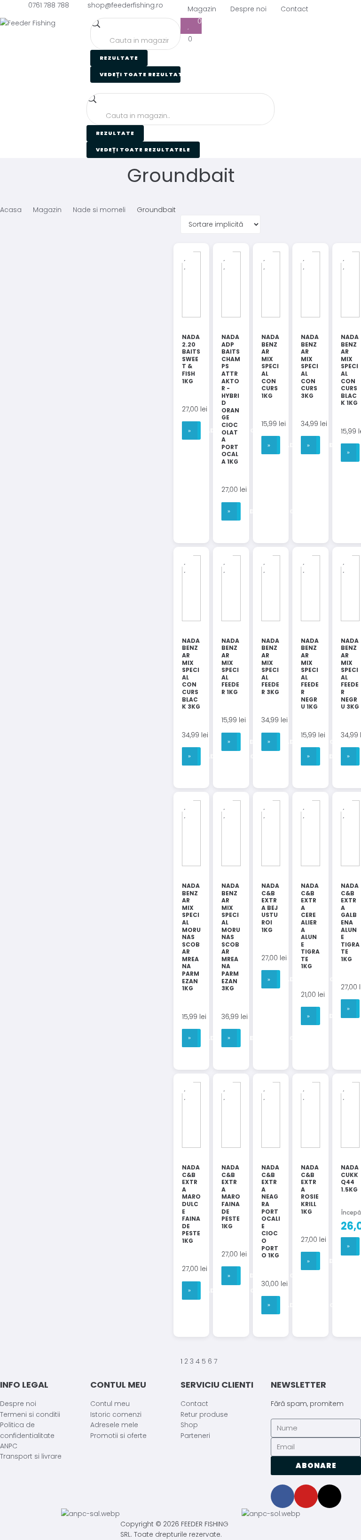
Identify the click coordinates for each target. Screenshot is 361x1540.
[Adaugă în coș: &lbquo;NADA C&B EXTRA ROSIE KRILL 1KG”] (310, 1261)
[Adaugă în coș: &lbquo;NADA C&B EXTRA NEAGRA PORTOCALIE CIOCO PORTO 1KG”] (270, 1305)
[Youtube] (306, 1496)
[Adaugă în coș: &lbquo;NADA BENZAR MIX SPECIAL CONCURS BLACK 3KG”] (191, 756)
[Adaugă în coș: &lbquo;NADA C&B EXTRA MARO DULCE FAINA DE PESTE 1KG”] (191, 1290)
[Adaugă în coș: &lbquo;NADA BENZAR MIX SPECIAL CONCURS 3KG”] (310, 445)
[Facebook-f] (282, 1496)
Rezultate (119, 58)
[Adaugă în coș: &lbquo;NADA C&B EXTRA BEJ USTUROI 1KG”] (270, 979)
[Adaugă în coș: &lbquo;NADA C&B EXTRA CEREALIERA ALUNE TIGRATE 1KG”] (310, 1016)
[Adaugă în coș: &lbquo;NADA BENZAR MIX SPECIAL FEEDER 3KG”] (270, 742)
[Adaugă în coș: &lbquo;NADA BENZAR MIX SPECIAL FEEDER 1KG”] (230, 742)
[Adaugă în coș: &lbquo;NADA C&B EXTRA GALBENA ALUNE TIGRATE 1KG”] (350, 1008)
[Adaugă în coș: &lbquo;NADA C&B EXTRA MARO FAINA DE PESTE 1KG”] (230, 1275)
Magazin (47, 209)
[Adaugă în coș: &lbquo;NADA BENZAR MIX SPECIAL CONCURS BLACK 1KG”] (350, 452)
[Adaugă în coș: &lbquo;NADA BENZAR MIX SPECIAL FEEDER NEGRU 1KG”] (310, 756)
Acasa (11, 209)
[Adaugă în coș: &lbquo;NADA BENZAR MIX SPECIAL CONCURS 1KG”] (270, 445)
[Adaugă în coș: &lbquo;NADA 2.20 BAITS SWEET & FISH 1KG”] (191, 430)
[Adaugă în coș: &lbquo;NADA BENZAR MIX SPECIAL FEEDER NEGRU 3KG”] (350, 756)
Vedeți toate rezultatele (140, 74)
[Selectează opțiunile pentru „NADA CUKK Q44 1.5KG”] (350, 1246)
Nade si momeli (99, 209)
